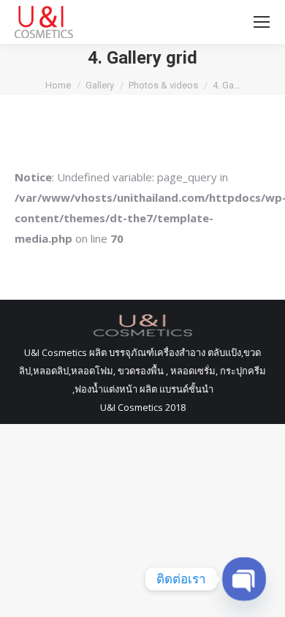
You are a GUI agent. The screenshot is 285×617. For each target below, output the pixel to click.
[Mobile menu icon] (261, 22)
